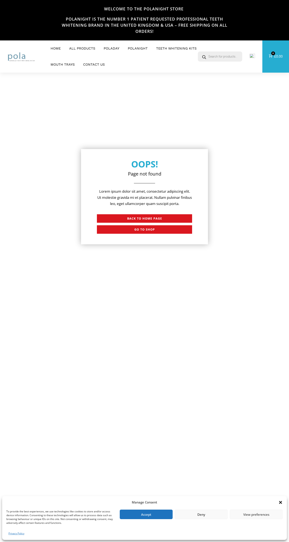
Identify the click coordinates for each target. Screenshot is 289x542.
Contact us (94, 64)
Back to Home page (144, 218)
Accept (146, 514)
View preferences (256, 514)
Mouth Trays (63, 64)
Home (56, 48)
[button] (280, 502)
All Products (82, 48)
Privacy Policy (16, 533)
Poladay (111, 48)
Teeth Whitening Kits (176, 48)
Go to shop (144, 229)
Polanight (138, 48)
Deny (201, 514)
